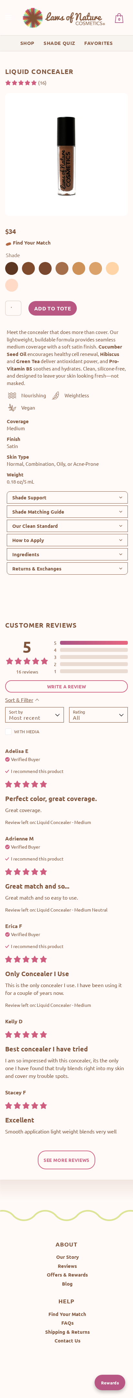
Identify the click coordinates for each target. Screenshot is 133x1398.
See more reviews (66, 1160)
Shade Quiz (59, 43)
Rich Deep (11, 268)
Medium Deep (28, 268)
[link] (64, 17)
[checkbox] (34, 733)
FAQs (67, 1323)
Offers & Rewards (67, 1274)
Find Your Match (32, 242)
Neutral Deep (45, 268)
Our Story (67, 1257)
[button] (25, 83)
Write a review (66, 686)
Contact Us (67, 1340)
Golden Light (112, 268)
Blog (67, 1283)
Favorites (98, 43)
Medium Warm (78, 268)
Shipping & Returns (67, 1332)
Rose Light (11, 285)
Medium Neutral (62, 268)
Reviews (67, 1266)
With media (26, 731)
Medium (95, 268)
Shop (27, 43)
